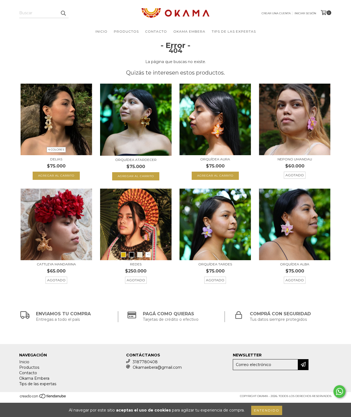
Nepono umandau (295, 159)
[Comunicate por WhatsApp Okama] (339, 391)
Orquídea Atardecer (136, 160)
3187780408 (145, 361)
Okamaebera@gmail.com (157, 367)
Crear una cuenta (276, 13)
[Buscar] (63, 13)
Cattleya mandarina (56, 264)
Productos (126, 31)
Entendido (266, 410)
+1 (148, 254)
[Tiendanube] (43, 397)
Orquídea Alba (294, 264)
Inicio (101, 31)
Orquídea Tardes (215, 264)
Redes (135, 264)
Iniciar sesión (305, 13)
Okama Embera (189, 31)
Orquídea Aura (215, 159)
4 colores (56, 149)
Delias (56, 159)
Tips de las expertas (234, 31)
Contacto (156, 31)
